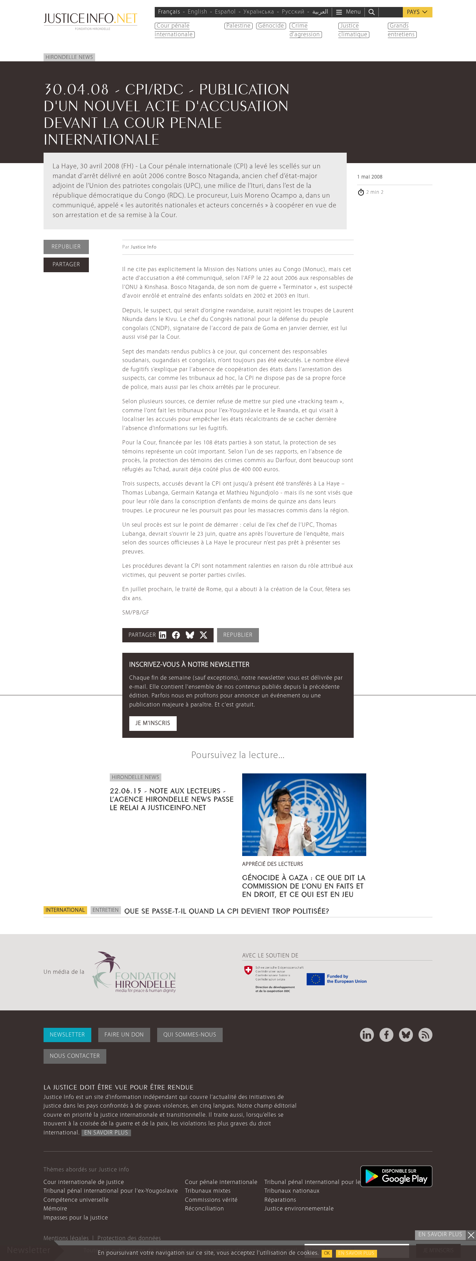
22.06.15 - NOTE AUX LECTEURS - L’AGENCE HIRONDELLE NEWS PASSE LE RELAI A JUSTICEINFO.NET (172, 798)
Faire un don (124, 1035)
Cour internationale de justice (84, 1182)
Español (225, 12)
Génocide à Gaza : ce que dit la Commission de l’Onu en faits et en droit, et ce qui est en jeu (304, 884)
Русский (293, 12)
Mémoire (55, 1209)
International (65, 910)
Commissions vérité (211, 1200)
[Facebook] (386, 1035)
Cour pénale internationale (221, 1182)
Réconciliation (204, 1209)
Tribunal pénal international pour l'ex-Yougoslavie (111, 1191)
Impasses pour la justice (76, 1218)
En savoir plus (356, 1253)
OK (327, 1253)
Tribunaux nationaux (292, 1191)
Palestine (239, 26)
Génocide (271, 26)
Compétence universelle (76, 1200)
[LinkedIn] (367, 1035)
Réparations (280, 1200)
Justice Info (143, 247)
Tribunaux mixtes (208, 1191)
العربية (320, 12)
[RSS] (425, 1035)
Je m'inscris (153, 723)
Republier (66, 247)
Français (169, 12)
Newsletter (67, 1035)
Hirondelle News (69, 57)
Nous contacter (75, 1056)
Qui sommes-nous (189, 1035)
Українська (259, 12)
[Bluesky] (406, 1035)
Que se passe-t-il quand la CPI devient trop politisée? (226, 910)
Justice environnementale (299, 1209)
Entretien (106, 910)
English (197, 12)
